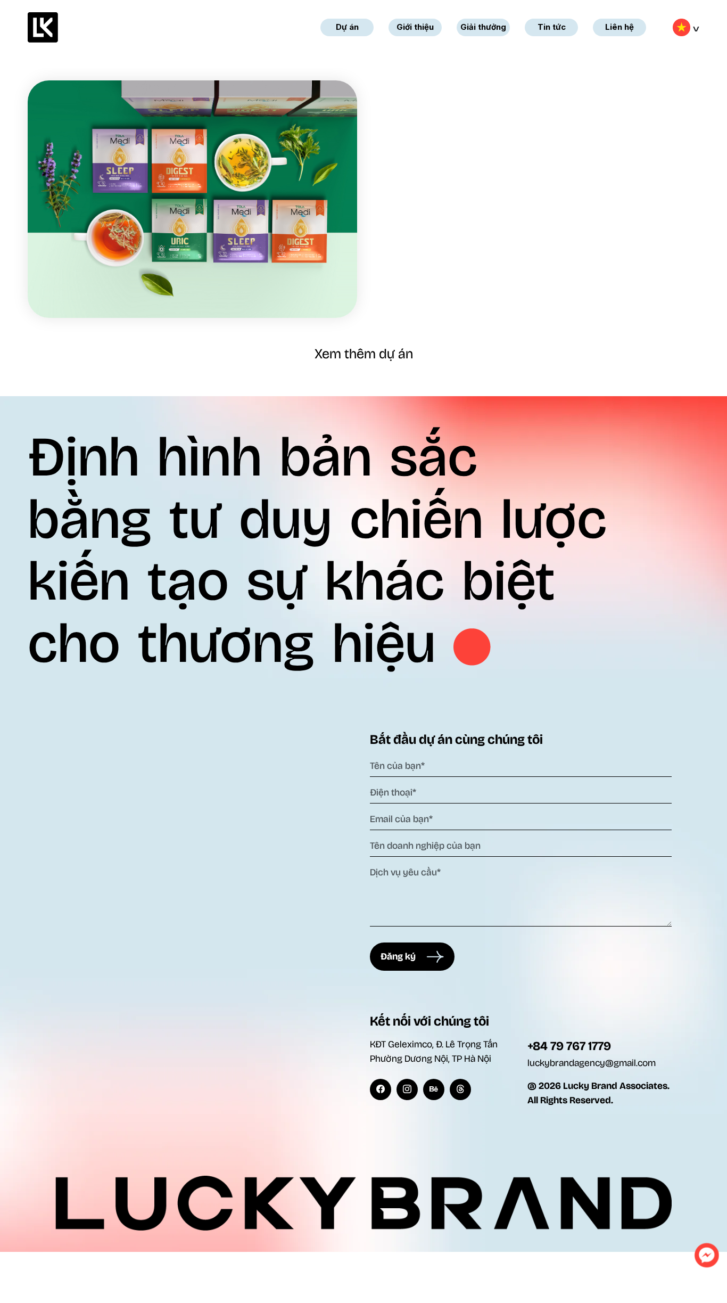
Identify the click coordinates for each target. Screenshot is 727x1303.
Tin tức (552, 27)
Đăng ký (403, 956)
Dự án (347, 27)
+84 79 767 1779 (569, 1046)
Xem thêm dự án (364, 354)
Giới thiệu (415, 27)
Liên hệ (619, 27)
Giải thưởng (483, 27)
